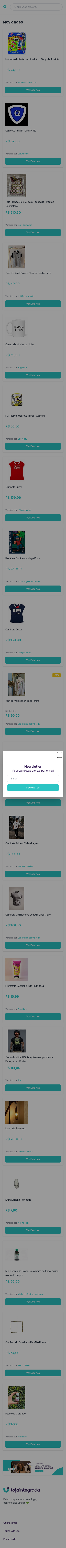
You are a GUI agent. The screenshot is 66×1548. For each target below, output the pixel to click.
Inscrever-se (33, 787)
